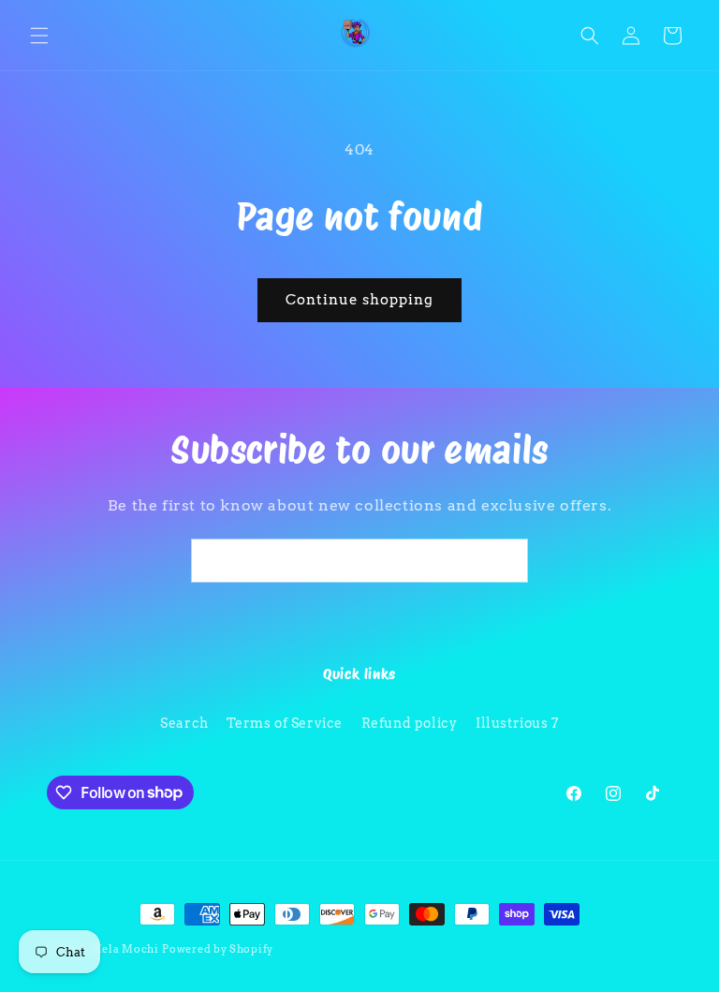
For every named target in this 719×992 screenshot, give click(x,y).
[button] (39, 35)
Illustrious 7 (517, 723)
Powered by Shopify (217, 948)
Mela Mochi (125, 948)
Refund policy (409, 723)
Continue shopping (359, 299)
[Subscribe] (506, 561)
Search (184, 723)
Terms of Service (285, 723)
